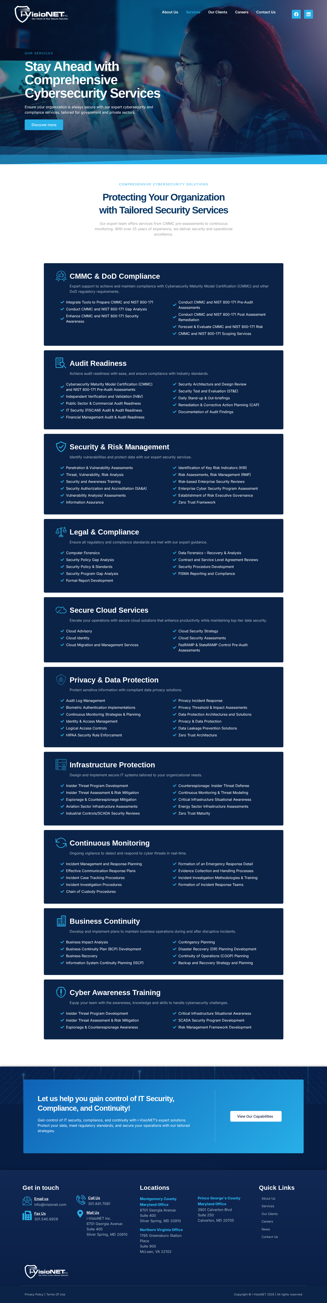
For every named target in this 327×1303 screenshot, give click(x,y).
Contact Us (266, 12)
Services (193, 12)
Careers (241, 12)
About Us (170, 12)
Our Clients (217, 12)
